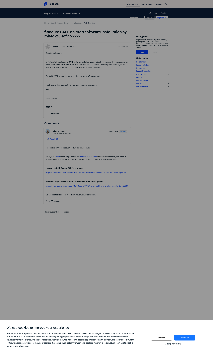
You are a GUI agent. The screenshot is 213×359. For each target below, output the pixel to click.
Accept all (184, 338)
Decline (161, 338)
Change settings (173, 344)
